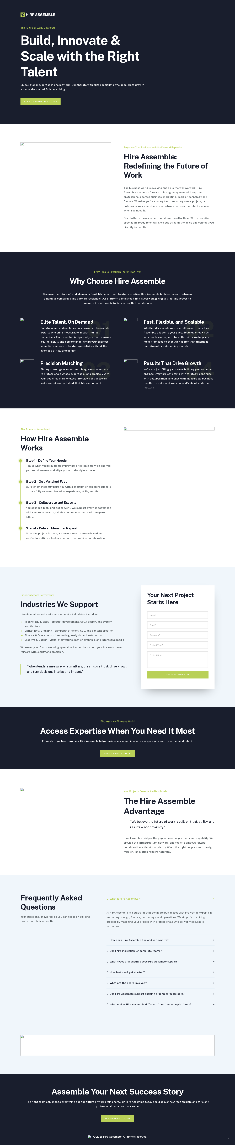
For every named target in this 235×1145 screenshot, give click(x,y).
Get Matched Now (178, 674)
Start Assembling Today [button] (40, 101)
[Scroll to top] (228, 1138)
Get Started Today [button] (117, 1118)
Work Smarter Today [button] (117, 753)
